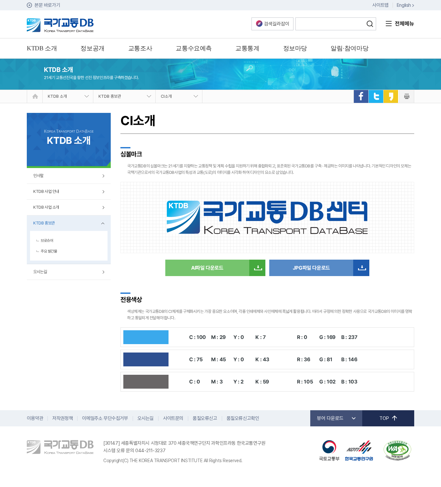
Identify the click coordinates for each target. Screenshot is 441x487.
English (404, 5)
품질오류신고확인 (243, 418)
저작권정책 (62, 418)
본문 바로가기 (47, 5)
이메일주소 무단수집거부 (105, 418)
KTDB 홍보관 (109, 96)
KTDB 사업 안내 (46, 191)
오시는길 (40, 271)
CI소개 (166, 96)
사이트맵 (380, 5)
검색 (370, 24)
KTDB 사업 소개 (46, 207)
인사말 (38, 175)
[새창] (361, 96)
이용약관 (35, 418)
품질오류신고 (205, 418)
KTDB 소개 (57, 96)
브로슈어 (47, 240)
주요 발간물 (49, 251)
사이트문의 (173, 418)
